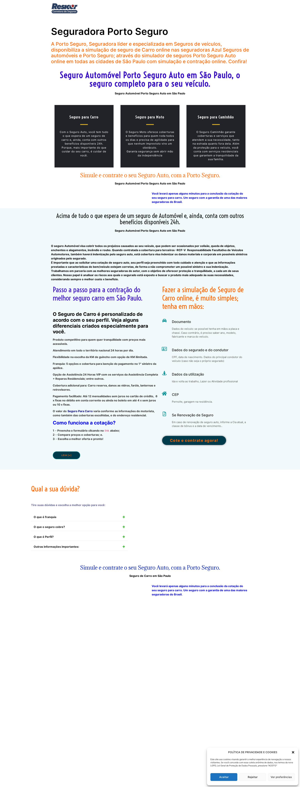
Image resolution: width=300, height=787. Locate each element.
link (107, 430)
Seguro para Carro (84, 117)
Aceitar (224, 777)
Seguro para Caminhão (216, 117)
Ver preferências (281, 777)
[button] (293, 752)
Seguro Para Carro (80, 411)
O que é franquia (45, 517)
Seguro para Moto (149, 117)
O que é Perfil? (44, 536)
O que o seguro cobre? (49, 527)
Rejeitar (253, 777)
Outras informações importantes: (56, 546)
